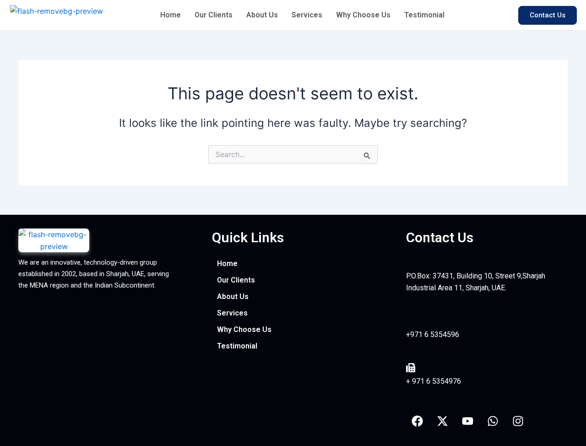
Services (307, 15)
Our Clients (214, 15)
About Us (262, 15)
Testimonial (424, 15)
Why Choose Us (363, 15)
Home (170, 15)
